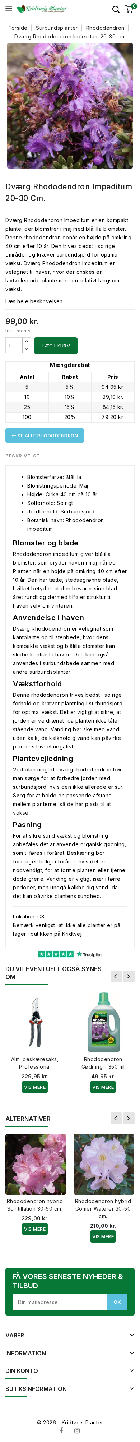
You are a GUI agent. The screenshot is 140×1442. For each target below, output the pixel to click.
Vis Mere (35, 1087)
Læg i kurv (56, 346)
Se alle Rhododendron (47, 435)
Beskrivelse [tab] (22, 456)
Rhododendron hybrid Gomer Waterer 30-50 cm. (103, 1208)
